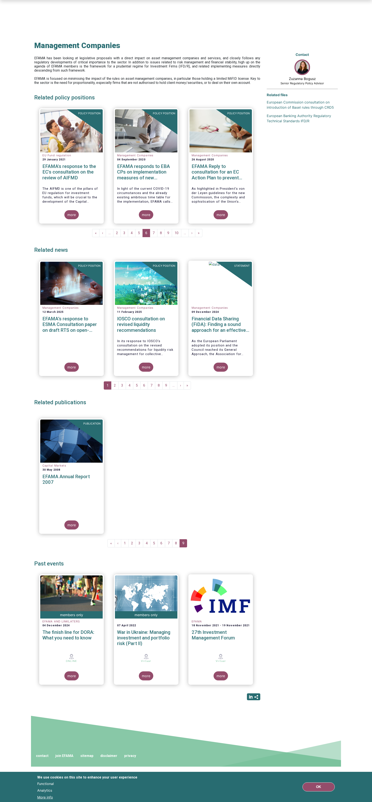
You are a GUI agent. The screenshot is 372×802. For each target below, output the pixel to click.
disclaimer (108, 756)
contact (42, 756)
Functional (45, 783)
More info (45, 797)
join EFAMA (64, 756)
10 (178, 233)
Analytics (44, 790)
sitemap (86, 756)
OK (318, 787)
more (71, 215)
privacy (130, 756)
